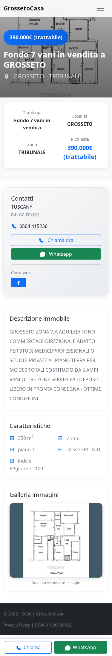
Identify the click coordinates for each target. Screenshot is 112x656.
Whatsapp (60, 254)
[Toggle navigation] (100, 8)
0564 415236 (33, 226)
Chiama (31, 647)
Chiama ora (59, 240)
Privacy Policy (17, 625)
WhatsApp (84, 647)
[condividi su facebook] (18, 282)
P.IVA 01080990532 (53, 625)
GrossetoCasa (24, 8)
